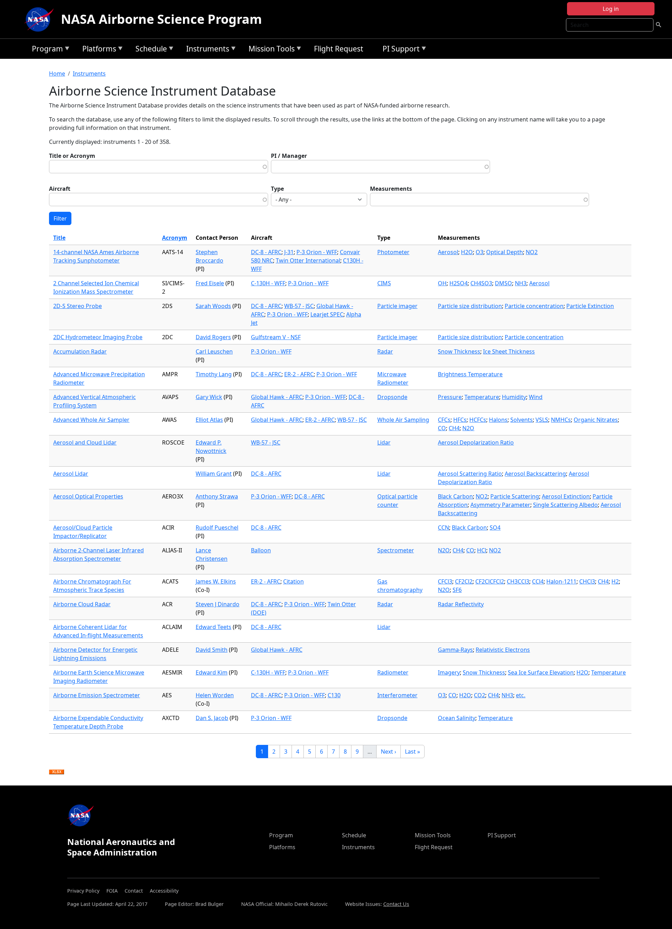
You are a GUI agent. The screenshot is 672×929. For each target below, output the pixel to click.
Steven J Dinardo (217, 604)
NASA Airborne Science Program (161, 19)
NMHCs (561, 420)
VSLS (542, 420)
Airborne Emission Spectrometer (96, 695)
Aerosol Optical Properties (88, 496)
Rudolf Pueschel (217, 527)
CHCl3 (587, 581)
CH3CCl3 (518, 581)
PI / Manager (289, 156)
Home (57, 73)
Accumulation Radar (80, 351)
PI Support (399, 50)
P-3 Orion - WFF (316, 252)
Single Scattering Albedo (565, 505)
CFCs (444, 420)
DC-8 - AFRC (266, 252)
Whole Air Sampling (403, 420)
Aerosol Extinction (566, 496)
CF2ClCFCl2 (489, 581)
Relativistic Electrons (503, 650)
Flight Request (338, 49)
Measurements (391, 189)
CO (442, 428)
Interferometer (397, 695)
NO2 (532, 252)
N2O (468, 428)
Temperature (481, 397)
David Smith (211, 650)
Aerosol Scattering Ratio (470, 473)
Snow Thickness (459, 351)
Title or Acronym (72, 156)
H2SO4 (458, 283)
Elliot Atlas (209, 420)
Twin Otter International (308, 260)
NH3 (520, 283)
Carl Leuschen (214, 351)
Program (45, 50)
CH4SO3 (481, 283)
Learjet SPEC (326, 314)
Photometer (393, 252)
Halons (498, 420)
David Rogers (213, 337)
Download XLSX (56, 772)
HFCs (460, 420)
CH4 (454, 428)
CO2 (479, 695)
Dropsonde (392, 397)
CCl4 (538, 581)
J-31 (289, 252)
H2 (615, 581)
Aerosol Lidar (70, 473)
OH (442, 283)
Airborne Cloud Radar (82, 604)
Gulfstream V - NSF (276, 337)
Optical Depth (504, 252)
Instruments (206, 50)
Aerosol (448, 252)
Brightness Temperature (470, 374)
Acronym (174, 238)
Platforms (97, 50)
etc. (520, 695)
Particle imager (397, 306)
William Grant (214, 473)
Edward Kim (211, 672)
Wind (535, 397)
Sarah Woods (213, 306)
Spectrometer (395, 550)
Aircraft (59, 189)
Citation (293, 581)
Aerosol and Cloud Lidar (85, 442)
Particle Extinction (590, 306)
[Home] (40, 19)
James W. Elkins (216, 581)
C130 (334, 695)
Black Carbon (455, 496)
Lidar (384, 442)
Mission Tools (270, 50)
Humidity (514, 397)
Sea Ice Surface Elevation (541, 672)
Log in (611, 9)
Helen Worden (215, 695)
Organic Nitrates (596, 420)
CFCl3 (445, 581)
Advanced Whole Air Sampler (91, 420)
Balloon (261, 550)
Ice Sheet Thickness (509, 351)
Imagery (449, 672)
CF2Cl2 (463, 581)
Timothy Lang (214, 374)
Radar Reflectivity (461, 604)
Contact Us (396, 904)
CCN (443, 527)
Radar (385, 351)
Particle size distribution (470, 306)
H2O (467, 252)
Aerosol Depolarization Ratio (476, 442)
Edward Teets (213, 627)
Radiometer (392, 672)
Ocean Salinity (456, 718)
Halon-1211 (561, 581)
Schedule (149, 50)
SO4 (495, 527)
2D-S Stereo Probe (77, 306)
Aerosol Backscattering (535, 473)
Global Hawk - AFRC (276, 397)
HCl (481, 550)
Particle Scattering (514, 496)
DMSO (503, 283)
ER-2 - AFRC (299, 374)
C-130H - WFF (268, 283)
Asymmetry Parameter (500, 505)
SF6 (457, 590)
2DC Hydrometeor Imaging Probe (97, 337)
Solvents (521, 420)
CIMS (384, 283)
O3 (479, 252)
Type (277, 189)
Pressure (450, 397)
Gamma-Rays (455, 650)
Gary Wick (209, 397)
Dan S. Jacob (212, 718)
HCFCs (477, 420)
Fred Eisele (210, 283)
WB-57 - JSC (299, 306)
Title (59, 238)
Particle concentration (534, 306)
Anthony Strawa (217, 496)
